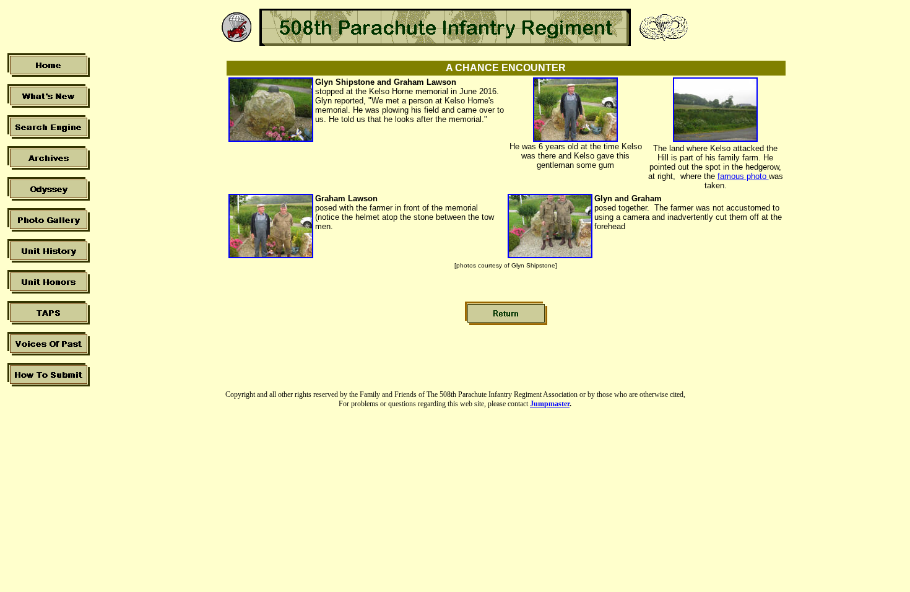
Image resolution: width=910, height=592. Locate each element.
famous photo (743, 176)
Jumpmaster (550, 403)
